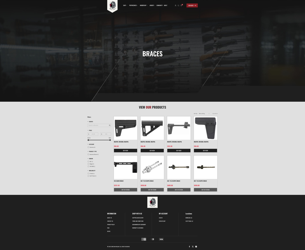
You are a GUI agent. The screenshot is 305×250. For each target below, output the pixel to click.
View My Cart (162, 221)
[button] (124, 5)
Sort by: (195, 113)
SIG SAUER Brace (119, 181)
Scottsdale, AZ (189, 221)
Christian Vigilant (115, 246)
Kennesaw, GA (189, 218)
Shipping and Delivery (137, 218)
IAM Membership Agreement (139, 224)
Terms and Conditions (137, 221)
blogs (108, 231)
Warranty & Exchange (137, 228)
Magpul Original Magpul (121, 142)
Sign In (160, 218)
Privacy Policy (111, 224)
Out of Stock (126, 190)
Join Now (190, 5)
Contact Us (110, 221)
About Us (109, 218)
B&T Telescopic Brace (147, 181)
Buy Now (125, 151)
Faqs (108, 228)
